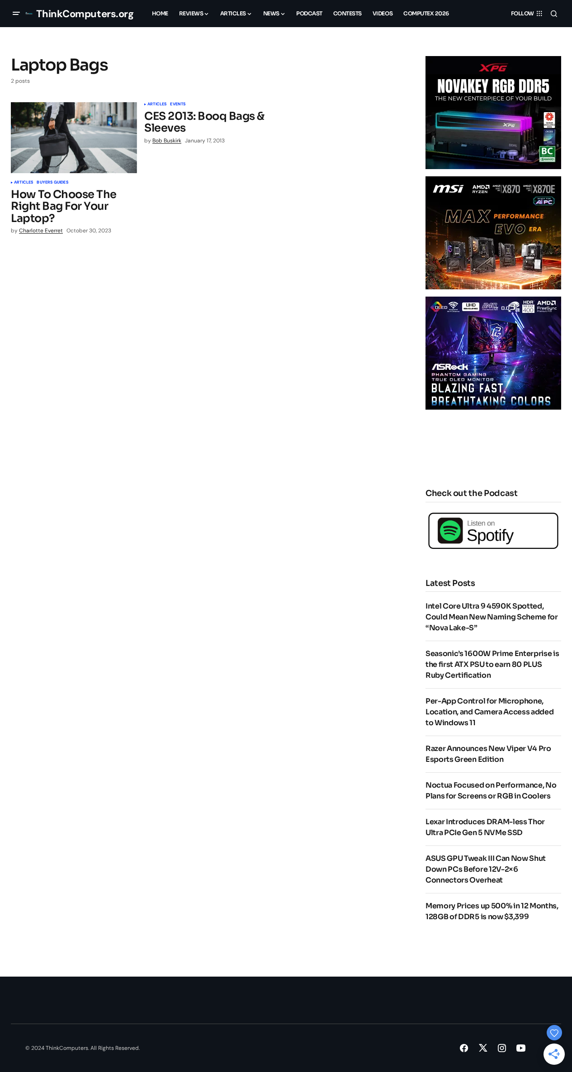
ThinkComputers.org (84, 13)
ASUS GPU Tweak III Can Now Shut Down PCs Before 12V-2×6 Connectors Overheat (485, 869)
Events (177, 104)
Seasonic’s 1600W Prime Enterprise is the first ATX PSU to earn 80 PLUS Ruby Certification (492, 664)
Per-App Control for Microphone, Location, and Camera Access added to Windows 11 (489, 711)
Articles (23, 182)
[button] (16, 13)
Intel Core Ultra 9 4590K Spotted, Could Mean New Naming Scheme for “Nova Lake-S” (491, 617)
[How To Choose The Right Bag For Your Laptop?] (74, 137)
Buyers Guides (52, 182)
